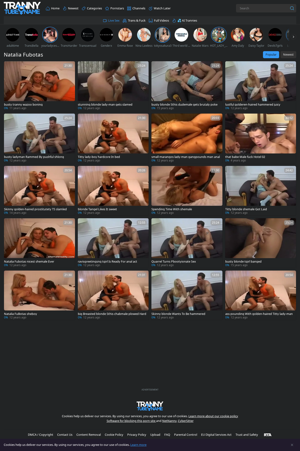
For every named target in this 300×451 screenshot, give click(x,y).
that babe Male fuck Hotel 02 (245, 156)
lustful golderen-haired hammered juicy (252, 104)
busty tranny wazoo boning (23, 104)
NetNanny (169, 421)
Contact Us (64, 434)
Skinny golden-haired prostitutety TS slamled (35, 209)
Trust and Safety (247, 434)
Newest (288, 54)
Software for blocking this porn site (131, 421)
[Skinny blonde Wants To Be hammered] (186, 295)
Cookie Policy (114, 434)
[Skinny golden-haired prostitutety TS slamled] (39, 190)
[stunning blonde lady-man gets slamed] (113, 86)
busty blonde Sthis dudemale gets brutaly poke (184, 104)
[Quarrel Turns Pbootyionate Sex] (186, 243)
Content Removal (88, 434)
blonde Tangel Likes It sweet (97, 209)
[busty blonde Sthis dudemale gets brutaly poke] (186, 86)
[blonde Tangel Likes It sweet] (113, 190)
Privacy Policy (136, 434)
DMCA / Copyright (40, 434)
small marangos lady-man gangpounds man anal (185, 156)
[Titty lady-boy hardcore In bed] (113, 138)
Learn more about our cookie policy (213, 416)
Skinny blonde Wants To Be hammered (178, 313)
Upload (155, 434)
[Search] (292, 8)
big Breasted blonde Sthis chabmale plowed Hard (112, 313)
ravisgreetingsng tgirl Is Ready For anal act (107, 261)
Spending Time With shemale (171, 209)
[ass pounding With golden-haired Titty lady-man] (260, 295)
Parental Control (185, 434)
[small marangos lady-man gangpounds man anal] (186, 138)
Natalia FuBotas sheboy (20, 313)
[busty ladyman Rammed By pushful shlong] (39, 138)
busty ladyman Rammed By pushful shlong (34, 156)
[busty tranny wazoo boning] (39, 86)
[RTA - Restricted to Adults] (267, 434)
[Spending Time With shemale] (186, 190)
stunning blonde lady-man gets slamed (105, 104)
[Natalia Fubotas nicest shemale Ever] (39, 243)
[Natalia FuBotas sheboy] (39, 295)
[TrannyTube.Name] (22, 8)
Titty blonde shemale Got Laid (246, 209)
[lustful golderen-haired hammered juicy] (260, 86)
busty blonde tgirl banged (243, 261)
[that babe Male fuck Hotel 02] (260, 138)
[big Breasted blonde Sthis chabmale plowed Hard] (113, 295)
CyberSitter (186, 421)
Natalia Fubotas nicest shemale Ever (29, 261)
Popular (271, 54)
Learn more (138, 445)
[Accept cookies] (292, 445)
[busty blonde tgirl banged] (260, 243)
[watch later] (9, 67)
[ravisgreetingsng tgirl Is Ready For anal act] (113, 243)
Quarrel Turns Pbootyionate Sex (173, 261)
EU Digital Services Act (216, 434)
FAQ (167, 434)
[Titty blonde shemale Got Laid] (260, 190)
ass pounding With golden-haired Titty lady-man (259, 313)
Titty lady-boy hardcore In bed (99, 156)
